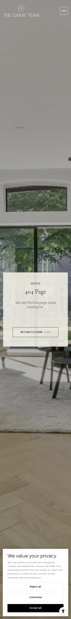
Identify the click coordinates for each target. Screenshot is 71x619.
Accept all (35, 608)
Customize (35, 597)
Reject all (35, 586)
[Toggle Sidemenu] (64, 11)
